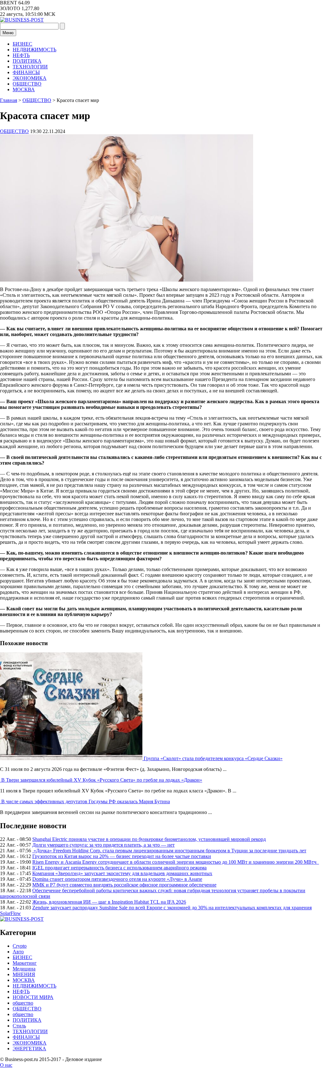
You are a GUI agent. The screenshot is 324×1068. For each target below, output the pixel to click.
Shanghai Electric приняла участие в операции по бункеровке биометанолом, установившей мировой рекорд (149, 839)
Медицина (24, 968)
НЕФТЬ (21, 55)
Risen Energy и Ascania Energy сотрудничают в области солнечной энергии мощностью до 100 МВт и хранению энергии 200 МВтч (175, 862)
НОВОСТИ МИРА (33, 997)
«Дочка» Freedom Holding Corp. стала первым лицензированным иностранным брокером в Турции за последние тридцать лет (169, 850)
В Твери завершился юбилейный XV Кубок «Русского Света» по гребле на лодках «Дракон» (101, 780)
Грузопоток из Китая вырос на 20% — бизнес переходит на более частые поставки (121, 856)
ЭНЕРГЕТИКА (29, 1048)
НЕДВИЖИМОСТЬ (34, 49)
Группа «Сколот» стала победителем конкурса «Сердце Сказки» (213, 758)
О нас (6, 1065)
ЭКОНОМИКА (30, 78)
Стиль (19, 1025)
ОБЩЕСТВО (27, 83)
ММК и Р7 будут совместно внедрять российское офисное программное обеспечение (124, 884)
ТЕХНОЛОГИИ (30, 66)
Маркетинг (25, 963)
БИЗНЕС (22, 44)
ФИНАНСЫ (26, 72)
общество (23, 1003)
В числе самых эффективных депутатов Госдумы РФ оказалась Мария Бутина (85, 801)
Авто (18, 951)
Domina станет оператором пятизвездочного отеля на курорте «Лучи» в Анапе (117, 879)
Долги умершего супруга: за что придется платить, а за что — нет (103, 845)
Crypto (20, 946)
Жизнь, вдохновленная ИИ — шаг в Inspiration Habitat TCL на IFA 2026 (109, 902)
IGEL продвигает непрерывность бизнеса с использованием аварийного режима (119, 867)
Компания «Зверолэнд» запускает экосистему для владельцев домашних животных (122, 873)
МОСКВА (24, 89)
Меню (8, 32)
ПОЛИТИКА (27, 61)
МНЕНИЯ (24, 974)
